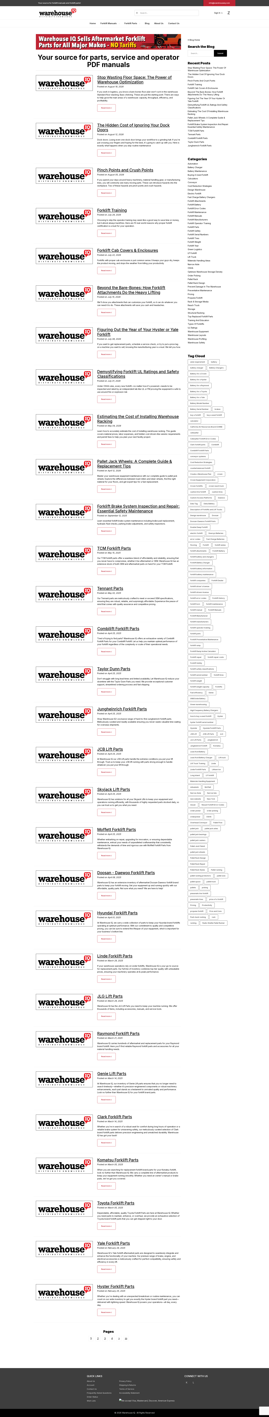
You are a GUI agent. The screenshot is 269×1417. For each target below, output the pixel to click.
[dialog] (241, 708)
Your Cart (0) (221, 4)
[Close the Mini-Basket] (265, 3)
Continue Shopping (241, 41)
